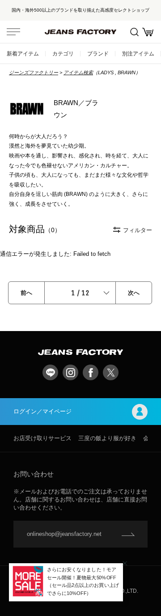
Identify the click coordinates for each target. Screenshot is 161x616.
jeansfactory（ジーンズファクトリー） (80, 32)
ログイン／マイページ (42, 411)
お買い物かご (147, 32)
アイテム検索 (78, 72)
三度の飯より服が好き (107, 438)
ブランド (98, 53)
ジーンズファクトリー (33, 72)
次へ (134, 292)
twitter (111, 372)
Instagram (70, 372)
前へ (26, 292)
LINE (50, 372)
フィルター (137, 230)
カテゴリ (63, 53)
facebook (90, 372)
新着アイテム (23, 53)
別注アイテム (138, 53)
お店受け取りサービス (42, 438)
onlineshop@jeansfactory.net (64, 534)
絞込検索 (134, 32)
